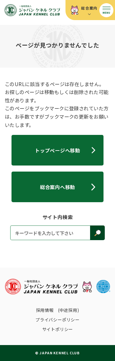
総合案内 (89, 8)
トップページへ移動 (57, 150)
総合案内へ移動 (57, 186)
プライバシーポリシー (57, 319)
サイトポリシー (57, 329)
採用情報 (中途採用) (57, 310)
